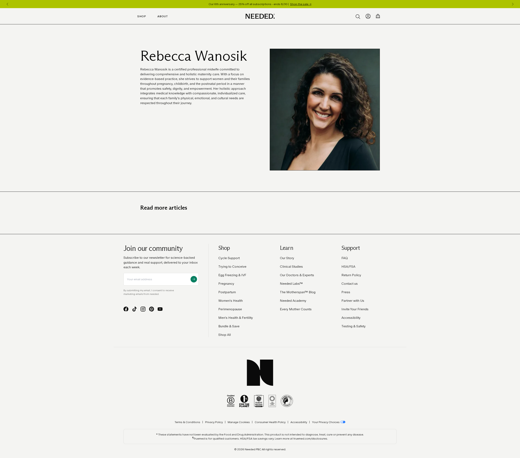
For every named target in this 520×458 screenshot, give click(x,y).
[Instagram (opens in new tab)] (143, 309)
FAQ (344, 258)
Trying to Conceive (232, 266)
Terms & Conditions (187, 422)
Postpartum (227, 292)
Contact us (349, 284)
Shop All (224, 335)
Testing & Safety (353, 326)
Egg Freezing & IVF (232, 275)
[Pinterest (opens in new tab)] (151, 309)
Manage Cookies (239, 422)
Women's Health (230, 301)
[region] (260, 4)
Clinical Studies (291, 266)
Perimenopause (230, 309)
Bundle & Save (228, 326)
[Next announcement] (512, 4)
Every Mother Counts (296, 309)
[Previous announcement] (7, 4)
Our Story (287, 258)
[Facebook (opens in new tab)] (126, 309)
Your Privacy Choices (326, 422)
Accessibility (351, 318)
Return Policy (351, 275)
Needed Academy (293, 301)
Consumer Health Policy (270, 422)
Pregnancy (226, 284)
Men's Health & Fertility (235, 318)
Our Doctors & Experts (297, 275)
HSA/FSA (348, 266)
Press (345, 292)
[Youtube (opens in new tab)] (160, 309)
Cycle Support (229, 258)
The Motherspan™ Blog (297, 292)
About (162, 16)
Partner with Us (352, 301)
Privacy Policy (214, 422)
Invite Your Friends (354, 309)
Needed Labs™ (291, 284)
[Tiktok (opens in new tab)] (134, 309)
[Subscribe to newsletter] (194, 279)
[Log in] (368, 16)
